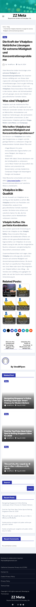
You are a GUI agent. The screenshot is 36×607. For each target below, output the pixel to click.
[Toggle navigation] (3, 16)
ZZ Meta (19, 15)
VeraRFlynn (11, 64)
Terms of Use (5, 586)
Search (7, 482)
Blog (4, 37)
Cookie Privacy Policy (8, 576)
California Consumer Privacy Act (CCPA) (14, 567)
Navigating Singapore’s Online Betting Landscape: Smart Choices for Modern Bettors (17, 400)
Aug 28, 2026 (21, 405)
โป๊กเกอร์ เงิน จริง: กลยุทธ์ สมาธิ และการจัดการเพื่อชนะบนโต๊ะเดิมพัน (17, 466)
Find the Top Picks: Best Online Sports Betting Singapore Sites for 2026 (18, 433)
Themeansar (5, 594)
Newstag (24, 591)
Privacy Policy (5, 581)
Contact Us (4, 572)
